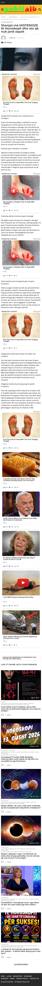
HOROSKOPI (7, 22)
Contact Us (34, 978)
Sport (12, 978)
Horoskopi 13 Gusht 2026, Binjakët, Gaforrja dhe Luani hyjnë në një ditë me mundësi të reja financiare (19, 759)
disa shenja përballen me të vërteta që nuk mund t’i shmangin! (18, 849)
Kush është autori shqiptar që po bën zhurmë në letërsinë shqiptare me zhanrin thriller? (17, 704)
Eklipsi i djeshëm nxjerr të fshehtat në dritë (16, 851)
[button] (2, 9)
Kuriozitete (17, 976)
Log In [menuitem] (3, 2)
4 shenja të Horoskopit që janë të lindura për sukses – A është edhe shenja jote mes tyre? (20, 946)
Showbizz (28, 976)
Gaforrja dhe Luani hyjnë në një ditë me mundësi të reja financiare (20, 753)
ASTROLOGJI (4, 750)
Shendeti (4, 978)
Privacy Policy (22, 978)
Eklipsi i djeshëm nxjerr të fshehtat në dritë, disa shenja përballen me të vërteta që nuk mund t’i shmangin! (20, 856)
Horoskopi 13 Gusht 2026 (9, 755)
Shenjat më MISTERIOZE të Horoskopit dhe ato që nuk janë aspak (19, 658)
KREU (3, 976)
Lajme (3, 702)
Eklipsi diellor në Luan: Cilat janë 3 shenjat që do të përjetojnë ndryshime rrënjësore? (19, 803)
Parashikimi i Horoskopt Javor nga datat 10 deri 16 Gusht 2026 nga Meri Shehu (20, 900)
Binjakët (12, 750)
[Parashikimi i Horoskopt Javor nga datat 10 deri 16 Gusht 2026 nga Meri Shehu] (21, 881)
